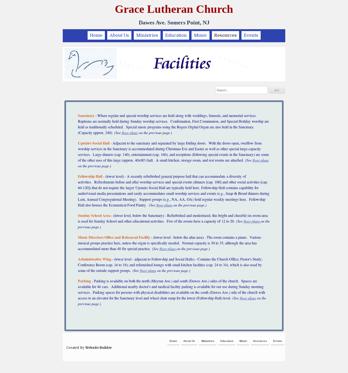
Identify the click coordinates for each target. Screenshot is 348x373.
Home (96, 35)
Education (176, 35)
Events (251, 35)
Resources (225, 35)
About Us (119, 35)
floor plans (130, 132)
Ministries (147, 35)
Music (200, 35)
